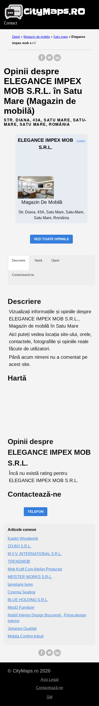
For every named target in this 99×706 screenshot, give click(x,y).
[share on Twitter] (49, 60)
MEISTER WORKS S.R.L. (30, 577)
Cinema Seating (21, 592)
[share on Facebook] (42, 60)
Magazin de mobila (37, 37)
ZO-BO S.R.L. (19, 546)
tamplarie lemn (20, 584)
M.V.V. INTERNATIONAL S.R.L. (35, 554)
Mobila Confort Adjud (25, 636)
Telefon (35, 511)
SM (49, 697)
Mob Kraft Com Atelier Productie (35, 569)
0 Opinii (81, 140)
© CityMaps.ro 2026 (29, 670)
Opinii (16, 37)
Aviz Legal (50, 680)
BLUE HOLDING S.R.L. (28, 600)
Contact (10, 23)
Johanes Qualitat (22, 628)
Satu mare (60, 37)
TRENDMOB (19, 561)
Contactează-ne (49, 688)
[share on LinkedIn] (57, 60)
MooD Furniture (21, 607)
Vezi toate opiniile (51, 239)
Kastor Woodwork (23, 538)
